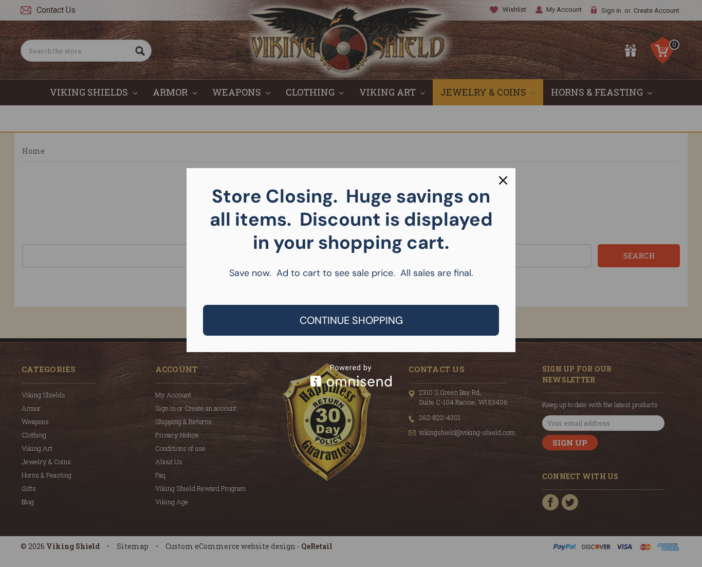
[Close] (503, 180)
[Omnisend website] (351, 375)
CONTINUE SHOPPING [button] (351, 320)
